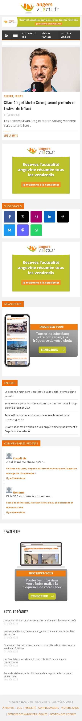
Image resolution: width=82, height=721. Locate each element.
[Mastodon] (23, 230)
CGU (19, 708)
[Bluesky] (9, 230)
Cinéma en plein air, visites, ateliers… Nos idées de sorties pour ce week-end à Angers (39, 647)
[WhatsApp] (36, 230)
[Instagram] (36, 217)
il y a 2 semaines (15, 478)
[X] (23, 217)
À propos (8, 708)
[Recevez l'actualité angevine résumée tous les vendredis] (41, 22)
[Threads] (63, 217)
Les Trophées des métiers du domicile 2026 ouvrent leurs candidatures (35, 661)
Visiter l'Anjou (70, 708)
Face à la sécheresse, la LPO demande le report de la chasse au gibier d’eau (38, 675)
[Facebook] (9, 217)
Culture (8, 96)
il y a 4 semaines (15, 512)
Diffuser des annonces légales (27, 714)
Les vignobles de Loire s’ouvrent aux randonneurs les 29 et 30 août (40, 620)
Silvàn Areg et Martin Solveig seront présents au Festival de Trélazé (39, 105)
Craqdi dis (20, 458)
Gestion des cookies (63, 714)
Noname (19, 492)
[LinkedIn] (49, 217)
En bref (19, 96)
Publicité (30, 708)
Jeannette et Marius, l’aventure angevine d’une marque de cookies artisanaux (39, 633)
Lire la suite (11, 135)
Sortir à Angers (48, 708)
